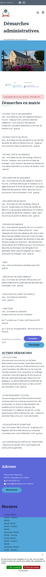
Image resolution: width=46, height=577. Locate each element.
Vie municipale (17, 84)
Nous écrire (11, 490)
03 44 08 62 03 (8, 2)
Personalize (23, 571)
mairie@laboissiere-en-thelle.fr (20, 484)
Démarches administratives (29, 84)
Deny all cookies (32, 567)
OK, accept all (15, 567)
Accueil (8, 84)
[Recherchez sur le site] (39, 12)
